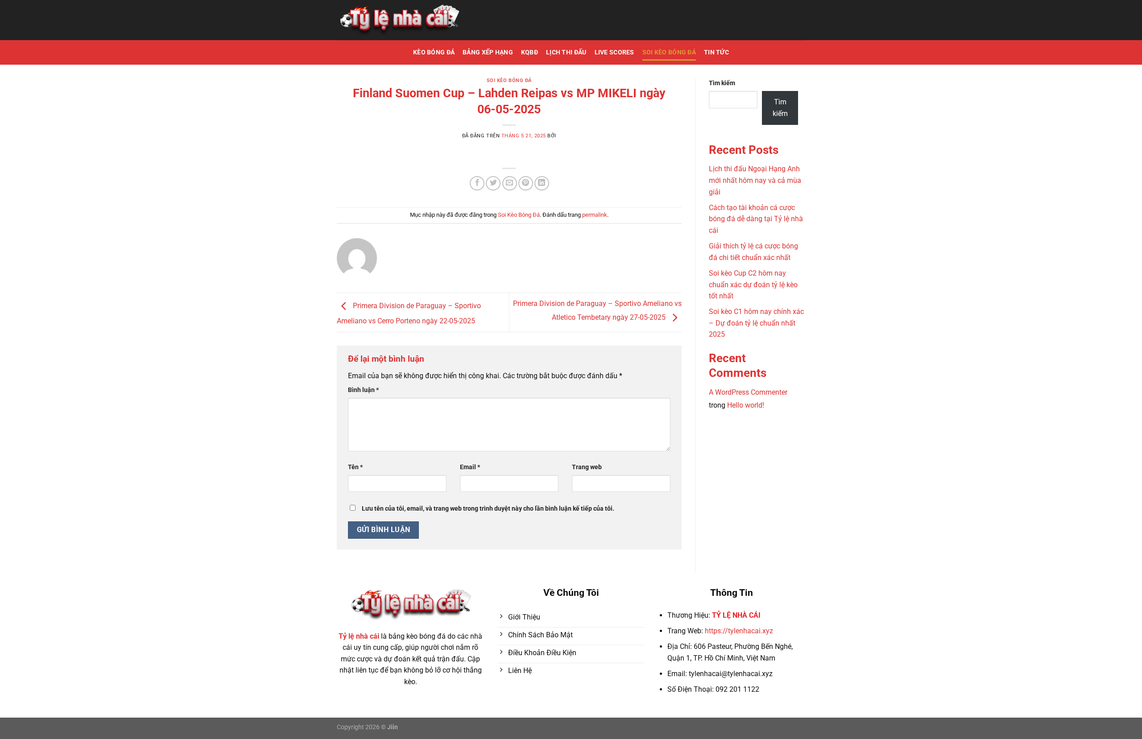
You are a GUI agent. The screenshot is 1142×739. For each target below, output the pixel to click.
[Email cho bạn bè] (509, 183)
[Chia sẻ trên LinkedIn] (541, 183)
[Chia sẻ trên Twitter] (493, 183)
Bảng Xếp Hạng (488, 52)
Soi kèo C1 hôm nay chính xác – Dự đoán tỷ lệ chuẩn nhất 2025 (756, 323)
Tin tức (716, 52)
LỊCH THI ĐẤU (566, 52)
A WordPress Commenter (748, 392)
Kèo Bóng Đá (434, 52)
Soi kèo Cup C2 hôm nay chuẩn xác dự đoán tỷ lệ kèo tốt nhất (753, 284)
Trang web (587, 467)
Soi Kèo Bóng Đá (669, 52)
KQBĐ (529, 52)
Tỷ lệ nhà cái (359, 636)
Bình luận (363, 390)
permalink (594, 214)
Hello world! (745, 405)
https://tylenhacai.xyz (739, 631)
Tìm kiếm (722, 83)
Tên (355, 467)
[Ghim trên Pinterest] (525, 183)
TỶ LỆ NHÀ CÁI (736, 615)
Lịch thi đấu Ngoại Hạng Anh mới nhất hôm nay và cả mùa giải (755, 180)
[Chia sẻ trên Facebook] (477, 183)
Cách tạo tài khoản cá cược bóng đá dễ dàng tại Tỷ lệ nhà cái (756, 219)
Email (470, 467)
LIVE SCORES (614, 52)
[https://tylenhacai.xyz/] (399, 20)
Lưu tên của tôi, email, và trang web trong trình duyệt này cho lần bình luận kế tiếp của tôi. (488, 508)
